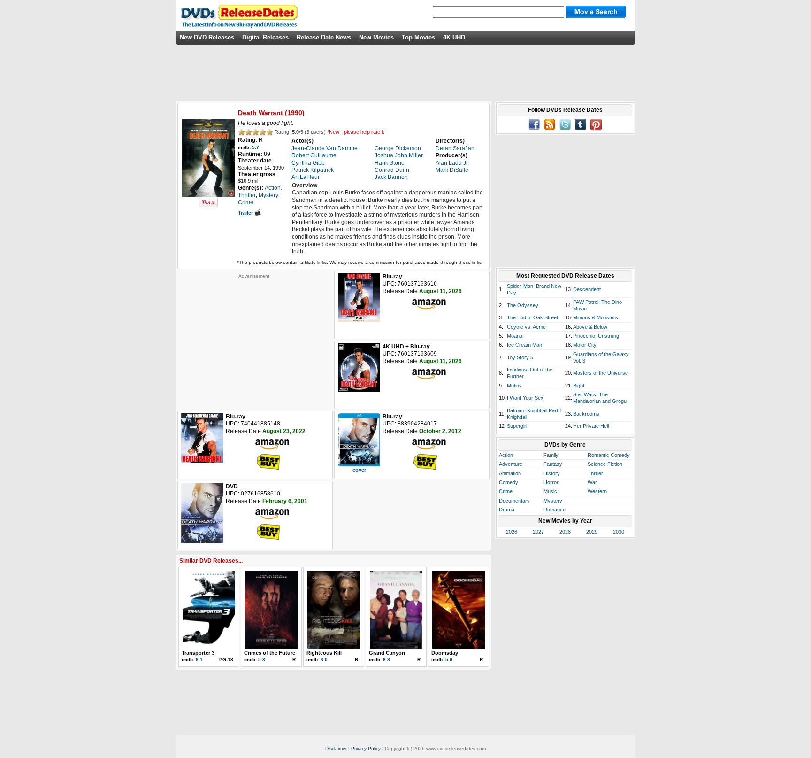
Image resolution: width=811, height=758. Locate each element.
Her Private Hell (591, 426)
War (592, 482)
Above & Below (590, 327)
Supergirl (517, 426)
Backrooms (586, 414)
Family (551, 455)
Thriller (595, 473)
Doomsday (444, 653)
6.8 (386, 659)
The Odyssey (522, 305)
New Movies (376, 37)
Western (597, 491)
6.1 (199, 659)
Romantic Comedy (609, 455)
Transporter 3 (198, 653)
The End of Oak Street (532, 317)
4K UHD (454, 37)
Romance (554, 509)
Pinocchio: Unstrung (596, 336)
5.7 (255, 147)
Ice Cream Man (524, 345)
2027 (538, 531)
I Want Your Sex (525, 398)
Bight (578, 385)
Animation (510, 473)
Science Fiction (605, 464)
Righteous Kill (324, 653)
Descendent (587, 289)
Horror (551, 482)
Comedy (508, 482)
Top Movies (418, 37)
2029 (591, 531)
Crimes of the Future (269, 653)
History (551, 473)
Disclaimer (336, 748)
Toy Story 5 (520, 357)
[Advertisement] (254, 337)
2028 (565, 531)
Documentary (514, 500)
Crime (506, 491)
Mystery (552, 500)
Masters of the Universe (600, 373)
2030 (618, 531)
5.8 (261, 659)
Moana (514, 336)
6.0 (324, 659)
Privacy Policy (366, 748)
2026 (511, 531)
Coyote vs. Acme (526, 327)
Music (550, 491)
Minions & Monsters (595, 317)
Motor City (585, 345)
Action (506, 455)
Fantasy (552, 464)
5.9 (448, 659)
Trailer (246, 213)
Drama (506, 509)
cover (359, 469)
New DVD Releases (207, 37)
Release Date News (324, 37)
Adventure (510, 464)
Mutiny (514, 385)
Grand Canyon (387, 653)
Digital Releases (265, 37)
